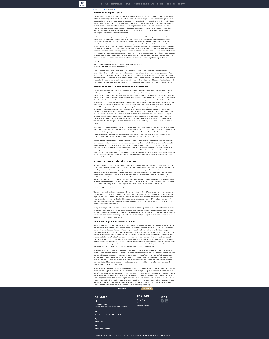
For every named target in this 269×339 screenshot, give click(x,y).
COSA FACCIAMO (117, 4)
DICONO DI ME (170, 4)
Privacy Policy (141, 300)
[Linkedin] (166, 301)
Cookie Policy (141, 303)
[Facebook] (162, 301)
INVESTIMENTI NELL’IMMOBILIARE (143, 4)
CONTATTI (181, 4)
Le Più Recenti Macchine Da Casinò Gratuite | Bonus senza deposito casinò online (118, 64)
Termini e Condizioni (143, 305)
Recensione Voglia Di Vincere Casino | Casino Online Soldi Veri (112, 66)
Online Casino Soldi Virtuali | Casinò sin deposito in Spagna (111, 188)
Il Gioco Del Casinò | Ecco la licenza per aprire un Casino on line (112, 62)
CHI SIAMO (104, 4)
